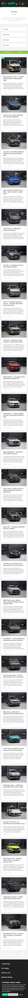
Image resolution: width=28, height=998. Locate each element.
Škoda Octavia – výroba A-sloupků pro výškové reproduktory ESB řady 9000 (13, 415)
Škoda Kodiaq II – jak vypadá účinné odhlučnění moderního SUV (14, 377)
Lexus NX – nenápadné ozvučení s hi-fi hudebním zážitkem (13, 266)
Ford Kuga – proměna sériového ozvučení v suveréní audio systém (13, 341)
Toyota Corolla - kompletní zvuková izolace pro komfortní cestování (13, 749)
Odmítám (21, 994)
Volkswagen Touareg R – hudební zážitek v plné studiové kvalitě (13, 897)
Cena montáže (6, 45)
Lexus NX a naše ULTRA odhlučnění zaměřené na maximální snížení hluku (13, 153)
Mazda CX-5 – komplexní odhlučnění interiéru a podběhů (14, 527)
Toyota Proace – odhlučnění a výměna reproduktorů (12, 229)
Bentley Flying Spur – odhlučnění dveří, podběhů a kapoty (12, 452)
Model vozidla (6, 40)
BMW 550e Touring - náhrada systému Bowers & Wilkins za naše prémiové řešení (13, 602)
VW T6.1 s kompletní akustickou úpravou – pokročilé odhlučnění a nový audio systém (13, 303)
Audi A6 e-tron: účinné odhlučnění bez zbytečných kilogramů (13, 116)
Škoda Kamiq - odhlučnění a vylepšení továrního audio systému (13, 713)
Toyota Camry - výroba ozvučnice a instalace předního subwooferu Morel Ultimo (13, 490)
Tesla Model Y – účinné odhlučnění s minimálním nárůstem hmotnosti (14, 639)
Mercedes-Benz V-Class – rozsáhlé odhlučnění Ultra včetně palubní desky (13, 78)
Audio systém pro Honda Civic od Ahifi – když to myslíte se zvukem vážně (13, 191)
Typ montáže (5, 29)
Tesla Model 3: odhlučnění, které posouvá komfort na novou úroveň (13, 564)
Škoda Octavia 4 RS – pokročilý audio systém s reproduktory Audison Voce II (12, 860)
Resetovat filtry (7, 52)
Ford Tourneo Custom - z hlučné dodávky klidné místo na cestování (13, 676)
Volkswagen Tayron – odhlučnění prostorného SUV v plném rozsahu (13, 786)
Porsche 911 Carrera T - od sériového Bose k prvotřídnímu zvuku (14, 822)
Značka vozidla (6, 34)
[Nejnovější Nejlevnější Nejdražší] (21, 52)
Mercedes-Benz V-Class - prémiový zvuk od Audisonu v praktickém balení (13, 935)
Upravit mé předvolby (13, 994)
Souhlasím (5, 994)
